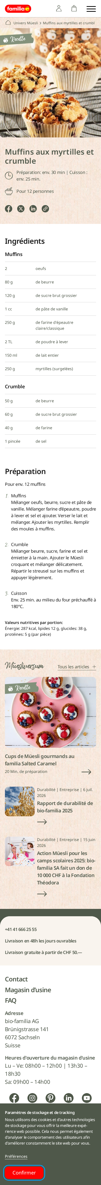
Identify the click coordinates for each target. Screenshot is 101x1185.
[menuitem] (59, 8)
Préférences (16, 1156)
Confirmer (24, 1172)
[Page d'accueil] (18, 9)
